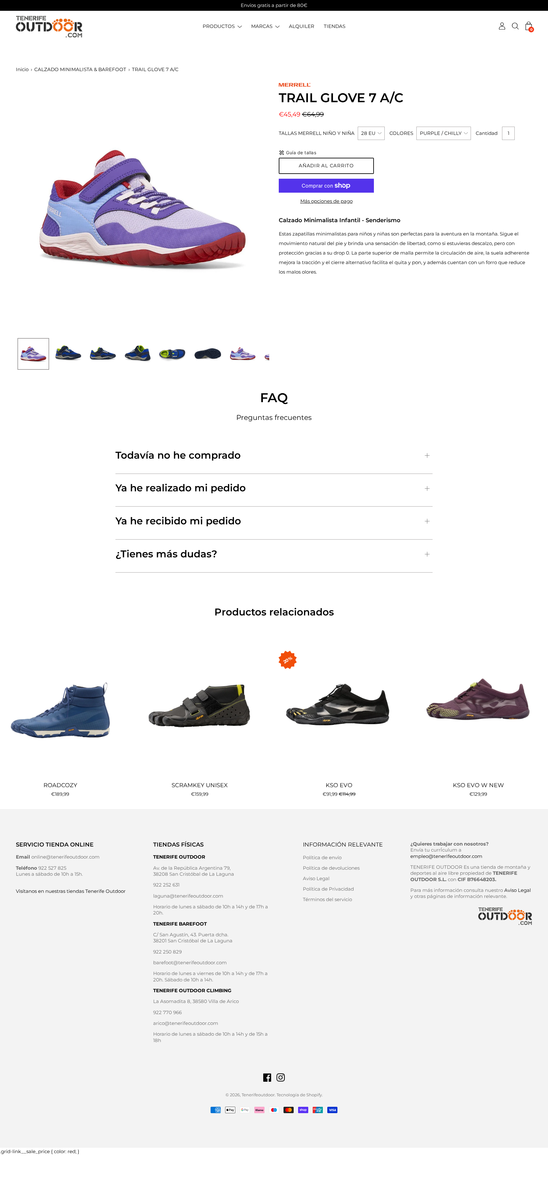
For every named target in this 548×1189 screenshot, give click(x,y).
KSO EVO (339, 785)
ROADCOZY (60, 785)
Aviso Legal (316, 878)
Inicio (22, 69)
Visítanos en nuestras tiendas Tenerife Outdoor (71, 891)
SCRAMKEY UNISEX (200, 785)
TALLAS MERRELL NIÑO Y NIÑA (317, 133)
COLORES (401, 133)
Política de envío (322, 857)
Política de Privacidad (328, 889)
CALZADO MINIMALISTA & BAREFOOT (80, 69)
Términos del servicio (327, 899)
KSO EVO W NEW (478, 785)
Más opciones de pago (326, 201)
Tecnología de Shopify (299, 1094)
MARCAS (261, 26)
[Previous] (31, 208)
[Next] (253, 208)
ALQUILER (301, 26)
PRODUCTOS (219, 26)
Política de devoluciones (331, 868)
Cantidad (487, 133)
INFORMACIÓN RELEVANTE (343, 844)
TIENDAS (334, 26)
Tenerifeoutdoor (258, 1094)
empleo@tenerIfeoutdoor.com (446, 856)
